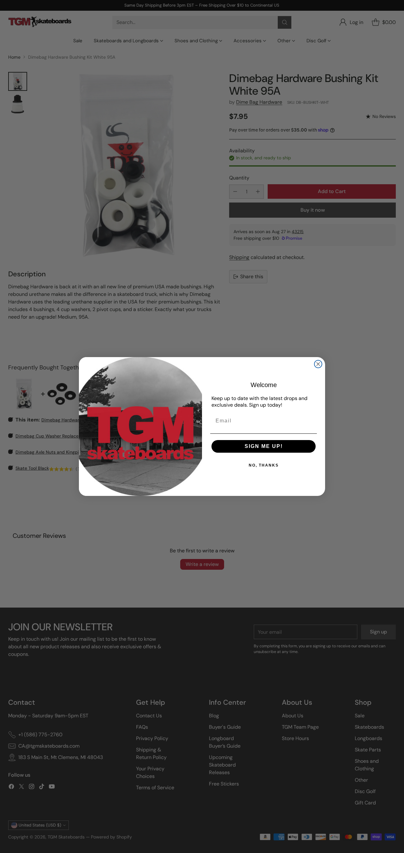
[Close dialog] (318, 364)
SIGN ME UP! (264, 446)
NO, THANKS (264, 465)
